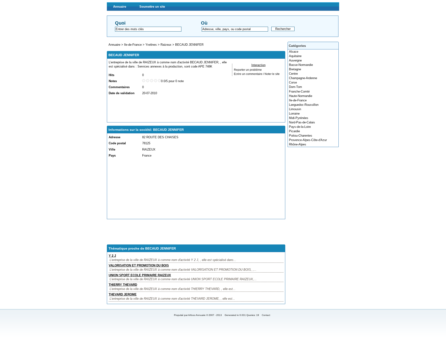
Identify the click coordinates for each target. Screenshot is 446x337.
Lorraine (294, 113)
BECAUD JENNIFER (189, 44)
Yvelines (151, 44)
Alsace (293, 51)
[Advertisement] (193, 109)
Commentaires (119, 87)
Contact (266, 315)
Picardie (294, 131)
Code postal (117, 143)
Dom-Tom (295, 87)
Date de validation (121, 93)
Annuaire (119, 6)
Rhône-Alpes (297, 144)
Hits (111, 75)
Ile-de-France (298, 100)
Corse (293, 82)
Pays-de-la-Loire (300, 126)
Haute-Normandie (300, 96)
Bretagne (295, 69)
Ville (112, 149)
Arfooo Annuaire (197, 315)
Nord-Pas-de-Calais (302, 122)
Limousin (295, 109)
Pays (112, 155)
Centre (293, 73)
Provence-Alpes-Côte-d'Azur (308, 140)
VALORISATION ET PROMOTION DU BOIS (139, 265)
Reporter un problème (248, 69)
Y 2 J (112, 255)
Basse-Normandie (301, 65)
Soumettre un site (152, 6)
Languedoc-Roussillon (303, 104)
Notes (113, 81)
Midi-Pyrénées (298, 118)
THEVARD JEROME (123, 294)
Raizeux (166, 44)
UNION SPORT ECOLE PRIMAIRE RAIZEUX (140, 275)
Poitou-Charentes (300, 135)
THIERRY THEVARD (123, 284)
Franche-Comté (299, 91)
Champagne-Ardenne (303, 78)
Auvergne (295, 60)
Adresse (114, 137)
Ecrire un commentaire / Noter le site (257, 74)
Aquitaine (295, 56)
